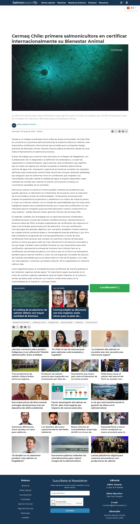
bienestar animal (21, 322)
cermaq (79, 322)
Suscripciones (25, 495)
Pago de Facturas (25, 508)
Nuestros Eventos (77, 3)
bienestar (53, 322)
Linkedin (25, 517)
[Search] (121, 2)
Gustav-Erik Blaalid (114, 487)
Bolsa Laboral (48, 3)
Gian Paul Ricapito (115, 496)
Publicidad (25, 499)
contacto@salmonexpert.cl (115, 505)
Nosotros (103, 3)
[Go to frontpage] (25, 3)
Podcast (92, 3)
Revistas (61, 3)
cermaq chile (39, 322)
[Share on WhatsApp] (126, 131)
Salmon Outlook (25, 504)
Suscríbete (70, 511)
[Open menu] (126, 2)
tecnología (91, 322)
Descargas (25, 513)
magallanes (66, 322)
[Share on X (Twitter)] (116, 131)
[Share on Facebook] (112, 131)
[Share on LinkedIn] (119, 131)
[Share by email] (123, 131)
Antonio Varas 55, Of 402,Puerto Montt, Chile (114, 516)
